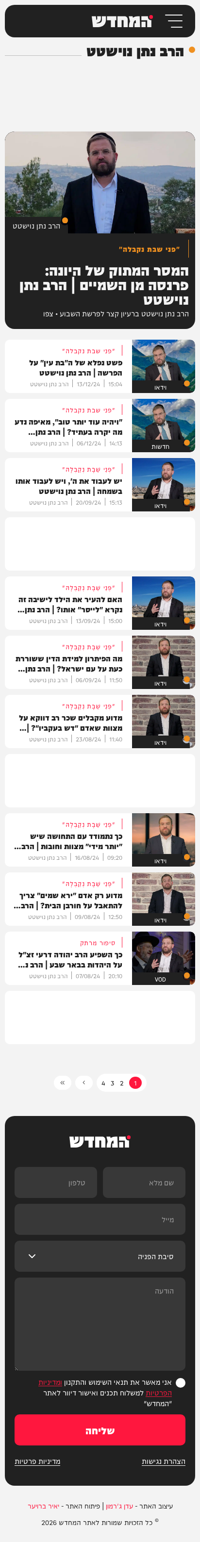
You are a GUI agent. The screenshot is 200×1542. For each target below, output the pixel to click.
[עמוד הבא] (84, 1083)
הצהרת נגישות (163, 1461)
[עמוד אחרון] (62, 1083)
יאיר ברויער (43, 1505)
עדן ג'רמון (119, 1505)
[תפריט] (173, 21)
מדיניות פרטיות (37, 1461)
